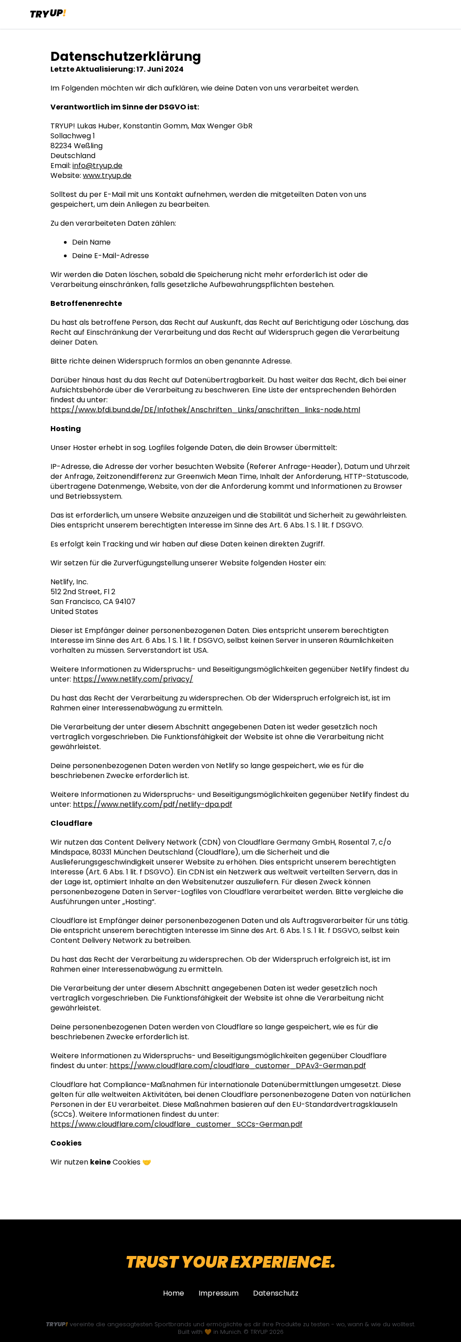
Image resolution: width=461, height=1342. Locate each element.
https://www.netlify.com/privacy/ (133, 679)
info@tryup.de (97, 166)
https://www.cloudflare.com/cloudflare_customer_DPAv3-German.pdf (237, 1066)
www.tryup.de (107, 176)
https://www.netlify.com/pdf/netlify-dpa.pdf (152, 805)
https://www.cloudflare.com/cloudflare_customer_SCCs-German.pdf (176, 1124)
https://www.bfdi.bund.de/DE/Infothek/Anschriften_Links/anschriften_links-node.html (205, 410)
